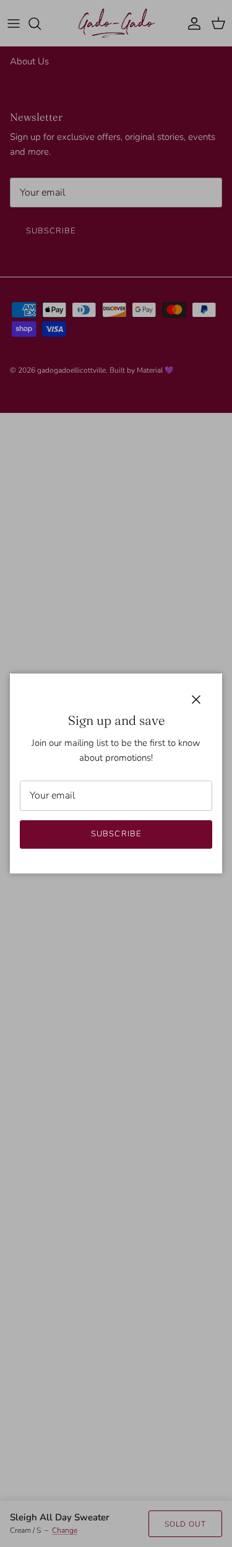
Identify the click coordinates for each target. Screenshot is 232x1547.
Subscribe (115, 833)
